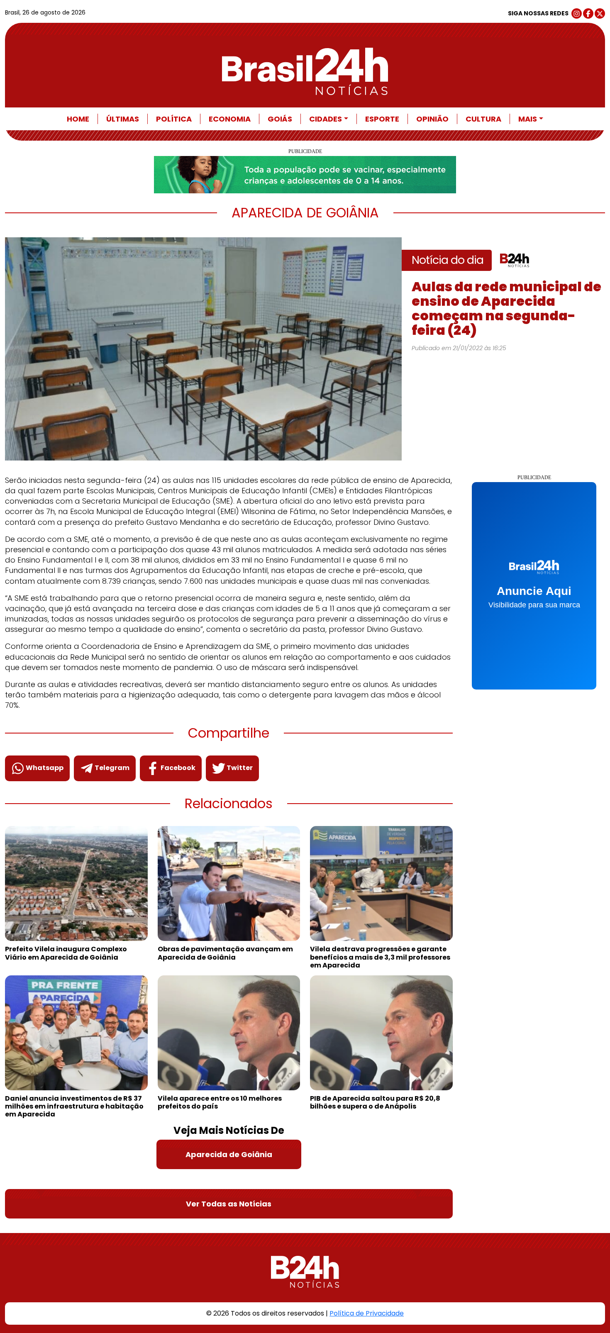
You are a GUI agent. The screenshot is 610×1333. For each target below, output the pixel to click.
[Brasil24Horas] (305, 71)
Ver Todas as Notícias (228, 1204)
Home (78, 119)
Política (174, 119)
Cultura (483, 119)
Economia (230, 119)
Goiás (280, 119)
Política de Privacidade (366, 1313)
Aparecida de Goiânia (228, 1154)
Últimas (122, 119)
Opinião (432, 119)
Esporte (382, 119)
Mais (527, 119)
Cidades (325, 119)
